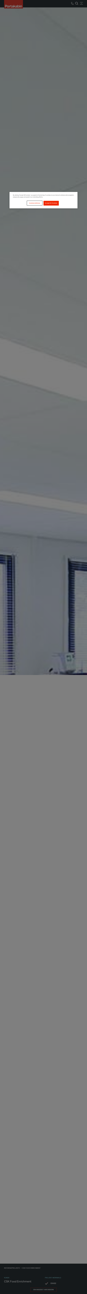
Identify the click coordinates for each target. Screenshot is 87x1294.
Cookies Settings (34, 203)
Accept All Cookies (51, 203)
